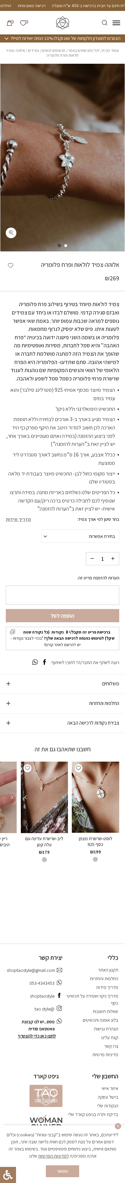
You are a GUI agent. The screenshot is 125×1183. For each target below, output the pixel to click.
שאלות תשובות (105, 1011)
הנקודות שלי (107, 1106)
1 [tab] (65, 245)
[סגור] (118, 1126)
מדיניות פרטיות (105, 1054)
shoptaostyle (42, 996)
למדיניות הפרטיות (53, 1156)
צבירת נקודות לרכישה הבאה (93, 722)
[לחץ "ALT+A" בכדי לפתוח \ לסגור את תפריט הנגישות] (8, 1175)
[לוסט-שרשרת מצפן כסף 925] (95, 797)
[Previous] (63, 797)
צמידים (33, 50)
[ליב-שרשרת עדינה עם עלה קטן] (44, 797)
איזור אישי (110, 1088)
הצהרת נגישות (106, 1029)
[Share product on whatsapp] (35, 662)
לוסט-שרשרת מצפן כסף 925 (95, 841)
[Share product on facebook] (44, 662)
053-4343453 (41, 983)
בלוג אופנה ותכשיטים (100, 1020)
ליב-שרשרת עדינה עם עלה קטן (44, 841)
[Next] (26, 797)
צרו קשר (111, 1046)
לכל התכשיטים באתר (83, 50)
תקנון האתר (108, 970)
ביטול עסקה (108, 1097)
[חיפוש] (104, 23)
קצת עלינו (109, 1037)
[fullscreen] (11, 233)
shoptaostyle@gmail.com (31, 970)
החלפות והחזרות (104, 703)
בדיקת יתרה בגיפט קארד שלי (93, 1114)
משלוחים (110, 683)
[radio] (95, 859)
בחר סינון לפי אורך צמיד (98, 519)
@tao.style (44, 1009)
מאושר (62, 1171)
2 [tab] (59, 245)
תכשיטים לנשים (53, 50)
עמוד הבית (110, 50)
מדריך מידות (18, 519)
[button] (10, 265)
